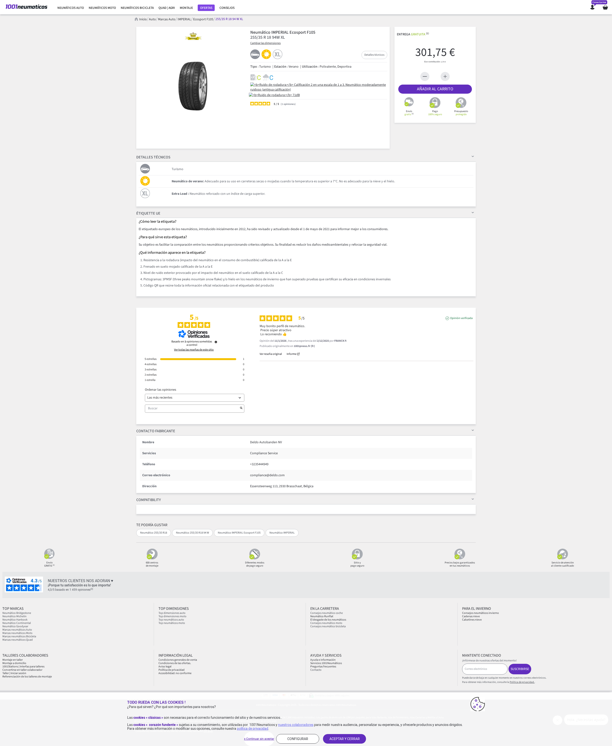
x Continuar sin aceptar (259, 739)
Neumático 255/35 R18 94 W (192, 533)
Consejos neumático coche (326, 613)
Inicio (143, 19)
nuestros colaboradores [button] (295, 725)
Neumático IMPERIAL (282, 533)
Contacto (316, 670)
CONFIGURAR (297, 739)
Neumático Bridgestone (16, 613)
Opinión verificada (461, 318)
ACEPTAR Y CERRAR (344, 739)
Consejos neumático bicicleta (328, 626)
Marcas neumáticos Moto (17, 633)
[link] (70, 8)
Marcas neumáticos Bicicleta (19, 636)
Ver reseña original (271, 354)
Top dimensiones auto (172, 613)
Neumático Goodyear (15, 626)
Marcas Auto (166, 19)
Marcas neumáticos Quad (17, 640)
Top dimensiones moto (172, 616)
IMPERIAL (184, 19)
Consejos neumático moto (326, 623)
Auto (152, 19)
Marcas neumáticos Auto (17, 630)
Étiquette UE (148, 213)
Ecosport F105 (203, 19)
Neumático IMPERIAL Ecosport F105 (239, 533)
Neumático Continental (16, 623)
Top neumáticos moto (171, 623)
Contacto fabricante (155, 431)
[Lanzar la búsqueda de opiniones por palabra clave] (241, 408)
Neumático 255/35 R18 (153, 533)
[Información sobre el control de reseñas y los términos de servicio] (216, 342)
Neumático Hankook (14, 620)
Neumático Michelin (14, 616)
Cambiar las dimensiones (265, 43)
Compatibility (148, 500)
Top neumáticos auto (171, 620)
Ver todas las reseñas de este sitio (194, 349)
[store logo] (26, 7)
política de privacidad (252, 728)
